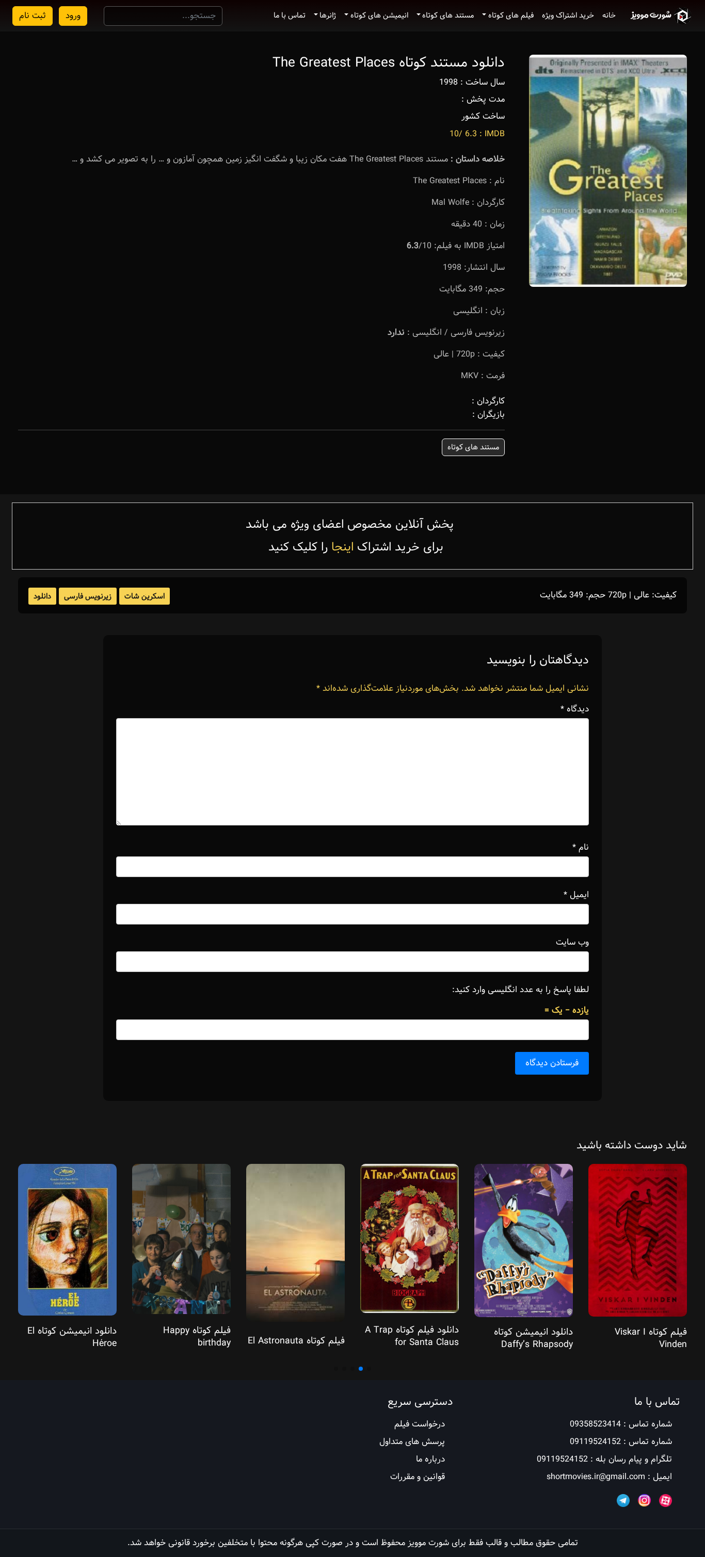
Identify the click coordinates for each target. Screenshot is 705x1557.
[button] (369, 1369)
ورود (73, 16)
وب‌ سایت (572, 942)
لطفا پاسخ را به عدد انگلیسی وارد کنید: (520, 990)
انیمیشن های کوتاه (379, 15)
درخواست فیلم (419, 1424)
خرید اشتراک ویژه (568, 15)
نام (580, 847)
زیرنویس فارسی (87, 596)
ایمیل (576, 895)
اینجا (342, 547)
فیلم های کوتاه (511, 15)
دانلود (42, 596)
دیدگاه (574, 709)
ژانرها (327, 15)
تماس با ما (290, 15)
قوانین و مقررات (417, 1477)
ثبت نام (32, 16)
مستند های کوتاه (448, 15)
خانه (609, 15)
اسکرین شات (144, 596)
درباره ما (430, 1459)
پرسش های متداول (412, 1442)
